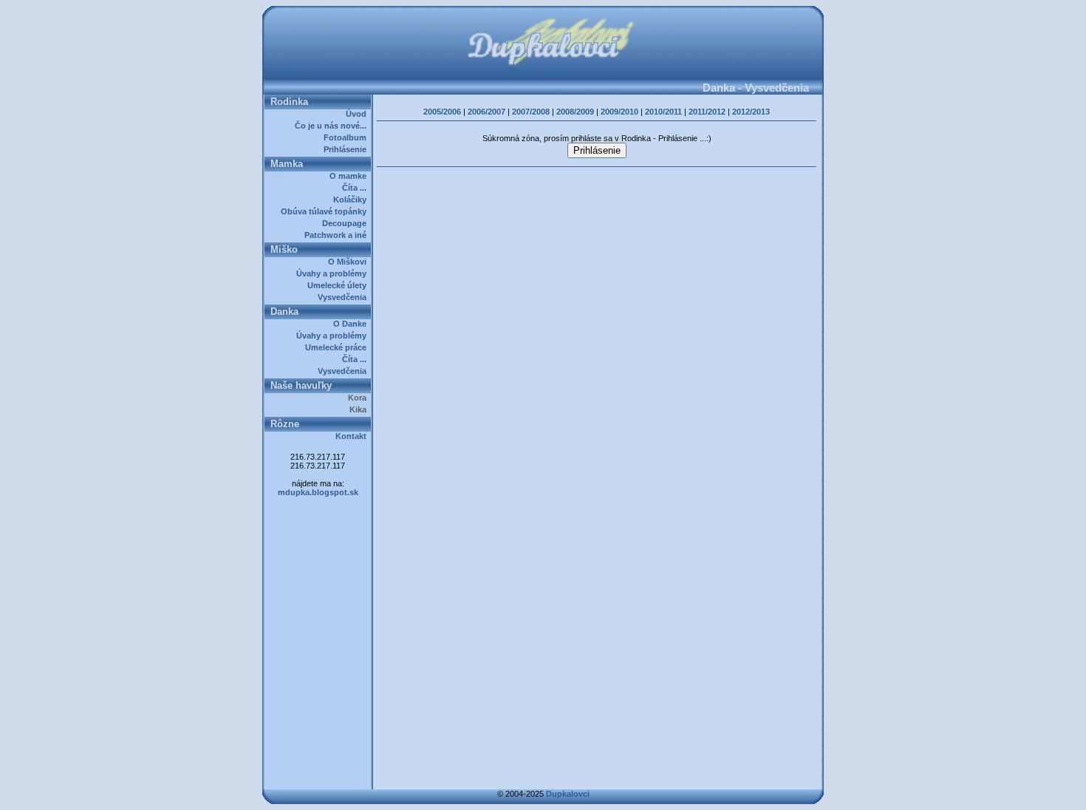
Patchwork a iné (337, 235)
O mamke (350, 175)
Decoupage (346, 223)
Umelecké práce (338, 347)
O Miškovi (349, 261)
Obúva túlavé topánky (326, 211)
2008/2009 (575, 111)
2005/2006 (442, 111)
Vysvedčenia (344, 297)
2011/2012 (707, 111)
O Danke (352, 323)
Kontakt (353, 436)
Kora (359, 397)
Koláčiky (352, 199)
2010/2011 (663, 111)
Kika (360, 409)
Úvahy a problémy (333, 273)
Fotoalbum (347, 137)
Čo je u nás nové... (333, 125)
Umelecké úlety (339, 285)
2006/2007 (486, 111)
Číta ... (356, 187)
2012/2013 (751, 111)
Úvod (358, 113)
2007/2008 (531, 111)
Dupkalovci (568, 793)
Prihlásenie (347, 149)
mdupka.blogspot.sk (318, 492)
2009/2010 (619, 111)
